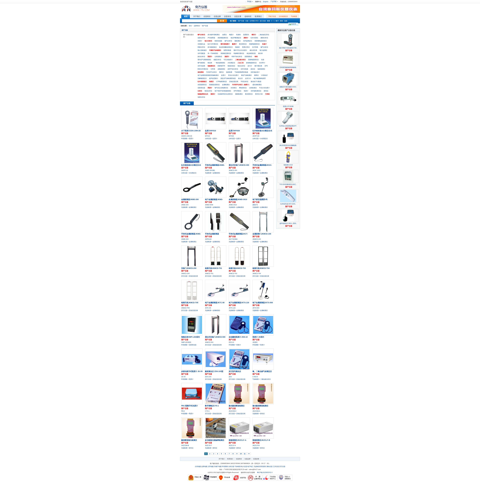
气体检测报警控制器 (241, 72)
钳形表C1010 (288, 165)
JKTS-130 (232, 308)
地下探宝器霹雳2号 (260, 199)
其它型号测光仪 (235, 371)
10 (241, 454)
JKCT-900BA (233, 239)
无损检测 (257, 466)
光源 (262, 60)
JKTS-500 (255, 308)
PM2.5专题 (272, 16)
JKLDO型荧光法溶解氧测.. (288, 145)
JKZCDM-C (232, 411)
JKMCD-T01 (209, 273)
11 (245, 454)
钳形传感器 (218, 41)
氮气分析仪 (264, 47)
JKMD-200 (184, 205)
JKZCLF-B (256, 445)
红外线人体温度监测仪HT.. (288, 126)
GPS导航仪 (237, 91)
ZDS (230, 377)
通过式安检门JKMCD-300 (239, 165)
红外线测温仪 (283, 16)
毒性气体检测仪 (246, 75)
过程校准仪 (253, 88)
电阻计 (231, 35)
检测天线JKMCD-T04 (261, 268)
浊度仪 (224, 35)
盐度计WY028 (234, 131)
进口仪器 (263, 21)
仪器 (246, 21)
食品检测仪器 (251, 53)
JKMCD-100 (256, 239)
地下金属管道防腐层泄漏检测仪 (208, 75)
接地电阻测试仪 (251, 63)
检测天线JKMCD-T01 (213, 268)
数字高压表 (258, 66)
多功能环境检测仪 (214, 35)
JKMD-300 (184, 239)
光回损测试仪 (202, 85)
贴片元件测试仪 (213, 44)
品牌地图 (204, 466)
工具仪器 (276, 466)
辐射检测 (229, 72)
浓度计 (200, 41)
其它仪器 (282, 466)
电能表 (237, 47)
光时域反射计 (255, 72)
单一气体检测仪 (213, 53)
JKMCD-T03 (233, 273)
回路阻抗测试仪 (214, 85)
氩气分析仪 (228, 41)
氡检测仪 (238, 41)
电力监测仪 (263, 50)
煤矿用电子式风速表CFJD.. (288, 48)
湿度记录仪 (201, 97)
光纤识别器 (244, 69)
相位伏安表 (253, 50)
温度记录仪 (201, 38)
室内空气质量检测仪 (204, 60)
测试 (281, 21)
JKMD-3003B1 (210, 170)
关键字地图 (218, 466)
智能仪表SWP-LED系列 (190, 337)
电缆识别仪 (231, 66)
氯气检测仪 (201, 63)
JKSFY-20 (184, 170)
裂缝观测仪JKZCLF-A (237, 440)
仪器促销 (256, 459)
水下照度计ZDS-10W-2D (191, 131)
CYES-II (255, 377)
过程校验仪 (218, 56)
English (265, 2)
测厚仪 (256, 75)
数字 (277, 21)
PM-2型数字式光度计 (189, 406)
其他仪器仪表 (233, 81)
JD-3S (183, 377)
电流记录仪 (208, 91)
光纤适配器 (201, 53)
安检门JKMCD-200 (188, 268)
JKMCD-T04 (256, 273)
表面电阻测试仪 (223, 38)
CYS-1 (207, 411)
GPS (266, 66)
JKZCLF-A (232, 445)
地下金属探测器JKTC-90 (214, 303)
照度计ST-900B (288, 106)
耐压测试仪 (243, 44)
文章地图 (211, 466)
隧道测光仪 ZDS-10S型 (214, 371)
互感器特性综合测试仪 (225, 94)
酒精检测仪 (239, 94)
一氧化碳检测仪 (220, 63)
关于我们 (222, 459)
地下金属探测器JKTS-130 (239, 303)
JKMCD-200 (185, 273)
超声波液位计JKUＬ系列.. (288, 223)
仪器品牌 (247, 459)
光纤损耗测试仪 (256, 91)
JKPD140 (208, 239)
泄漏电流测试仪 (226, 53)
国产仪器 (241, 21)
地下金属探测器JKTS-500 (262, 303)
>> (249, 454)
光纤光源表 (201, 66)
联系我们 (230, 459)
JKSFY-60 (255, 136)
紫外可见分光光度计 (240, 50)
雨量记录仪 (201, 47)
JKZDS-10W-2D (186, 136)
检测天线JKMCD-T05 (189, 303)
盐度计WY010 (210, 131)
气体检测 (294, 16)
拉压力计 (248, 78)
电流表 (210, 63)
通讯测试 (263, 466)
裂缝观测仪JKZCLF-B (261, 440)
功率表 (213, 69)
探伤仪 (266, 91)
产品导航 (273, 1)
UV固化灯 (264, 75)
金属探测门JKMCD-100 (261, 234)
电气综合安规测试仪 (221, 88)
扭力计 (250, 66)
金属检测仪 (226, 85)
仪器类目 (239, 459)
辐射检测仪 (261, 69)
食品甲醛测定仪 (236, 38)
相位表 (260, 53)
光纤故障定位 (247, 41)
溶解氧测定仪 (202, 78)
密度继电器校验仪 (261, 41)
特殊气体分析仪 (237, 56)
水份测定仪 (231, 63)
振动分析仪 (201, 56)
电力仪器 (244, 466)
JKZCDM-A (256, 411)
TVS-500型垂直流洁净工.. (288, 184)
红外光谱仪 (254, 38)
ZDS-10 (231, 342)
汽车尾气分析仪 (211, 72)
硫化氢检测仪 (257, 85)
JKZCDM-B (185, 445)
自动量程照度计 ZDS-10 (238, 337)
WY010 (207, 136)
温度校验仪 (248, 56)
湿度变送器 (201, 88)
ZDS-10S (208, 377)
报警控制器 (227, 50)
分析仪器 (231, 466)
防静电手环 (221, 66)
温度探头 (246, 35)
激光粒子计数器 (256, 81)
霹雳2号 (255, 205)
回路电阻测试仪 (253, 60)
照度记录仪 (246, 47)
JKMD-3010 (233, 205)
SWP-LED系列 (186, 342)
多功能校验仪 (212, 47)
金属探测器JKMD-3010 (238, 199)
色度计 (246, 91)
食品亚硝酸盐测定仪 (226, 47)
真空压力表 (259, 94)
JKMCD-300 (233, 170)
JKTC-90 (208, 308)
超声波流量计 (213, 78)
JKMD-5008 (209, 205)
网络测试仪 (243, 88)
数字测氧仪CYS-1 (212, 406)
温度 (285, 21)
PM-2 (183, 411)
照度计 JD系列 (258, 337)
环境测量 (225, 466)
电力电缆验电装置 (260, 78)
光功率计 (262, 63)
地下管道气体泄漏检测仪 (223, 91)
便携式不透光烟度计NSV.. (288, 87)
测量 (268, 21)
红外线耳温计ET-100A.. (288, 204)
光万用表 (255, 47)
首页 (190, 26)
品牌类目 (197, 26)
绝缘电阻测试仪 (254, 44)
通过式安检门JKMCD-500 (215, 337)
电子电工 (250, 466)
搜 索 (222, 21)
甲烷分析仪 (244, 81)
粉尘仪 (240, 78)
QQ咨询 (293, 24)
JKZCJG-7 (208, 445)
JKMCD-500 (209, 342)
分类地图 (198, 466)
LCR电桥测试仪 (221, 81)
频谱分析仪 (264, 38)
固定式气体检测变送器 (228, 78)
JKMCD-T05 (185, 308)
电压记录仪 (241, 66)
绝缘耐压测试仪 (239, 53)
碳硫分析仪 (217, 60)
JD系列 (254, 342)
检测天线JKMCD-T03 (237, 268)
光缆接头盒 (201, 44)
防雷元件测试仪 (203, 69)
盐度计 (223, 75)
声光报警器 (211, 38)
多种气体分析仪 (233, 69)
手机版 (249, 1)
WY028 (231, 136)
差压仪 (253, 69)
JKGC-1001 (256, 170)
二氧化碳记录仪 (264, 35)
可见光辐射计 (228, 60)
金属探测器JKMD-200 (190, 199)
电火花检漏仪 (202, 50)
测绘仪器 (269, 466)
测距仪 (221, 72)
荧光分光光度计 (233, 75)
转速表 (238, 35)
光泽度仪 (234, 88)
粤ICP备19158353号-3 (264, 472)
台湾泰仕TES (254, 21)
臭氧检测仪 (221, 69)
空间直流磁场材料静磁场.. (288, 67)
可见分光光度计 (264, 88)
